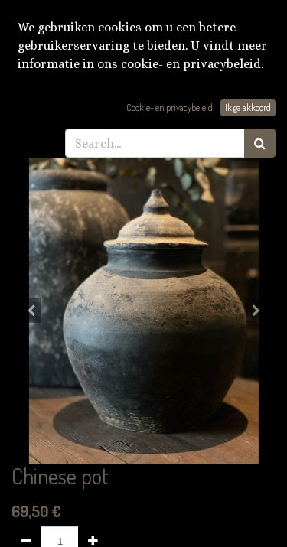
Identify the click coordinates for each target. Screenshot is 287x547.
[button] (31, 310)
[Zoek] (260, 143)
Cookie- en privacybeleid (169, 107)
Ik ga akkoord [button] (248, 107)
